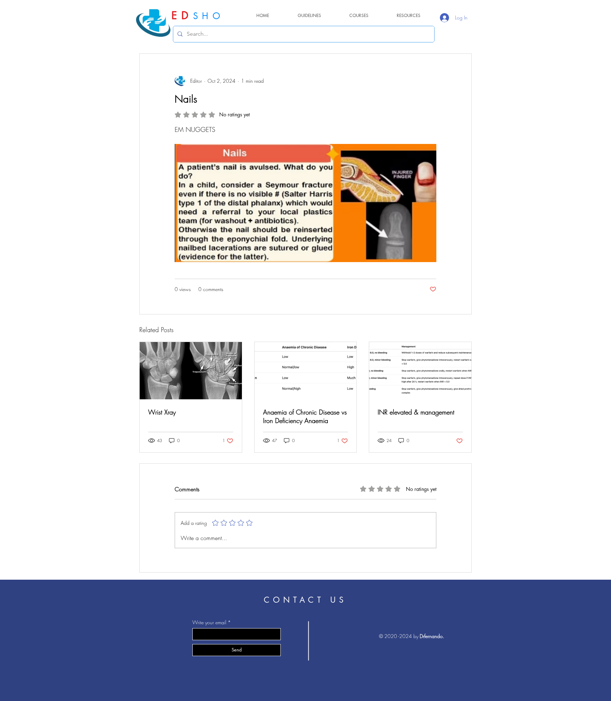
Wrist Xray (162, 412)
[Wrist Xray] (191, 370)
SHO (208, 16)
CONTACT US (305, 600)
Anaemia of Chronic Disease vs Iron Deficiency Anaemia (305, 416)
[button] (409, 15)
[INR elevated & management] (420, 370)
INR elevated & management (416, 412)
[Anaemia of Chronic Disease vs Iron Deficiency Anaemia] (306, 370)
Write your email (209, 622)
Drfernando (431, 636)
